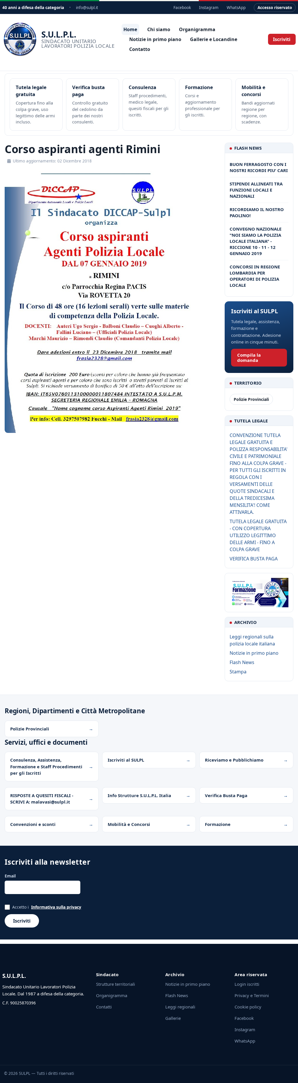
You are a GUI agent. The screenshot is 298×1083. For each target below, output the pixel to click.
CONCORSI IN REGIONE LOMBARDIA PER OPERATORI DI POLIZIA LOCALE (255, 276)
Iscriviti (281, 39)
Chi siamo (158, 29)
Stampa (238, 671)
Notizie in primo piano (155, 39)
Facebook (182, 7)
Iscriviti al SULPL (126, 760)
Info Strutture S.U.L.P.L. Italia (139, 795)
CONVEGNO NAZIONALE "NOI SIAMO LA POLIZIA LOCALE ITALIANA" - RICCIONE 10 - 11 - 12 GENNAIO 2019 (255, 241)
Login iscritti (247, 984)
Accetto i (46, 907)
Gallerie (173, 1018)
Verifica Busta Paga (226, 795)
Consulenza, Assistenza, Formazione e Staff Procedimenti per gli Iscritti (46, 766)
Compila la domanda (249, 357)
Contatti (104, 1007)
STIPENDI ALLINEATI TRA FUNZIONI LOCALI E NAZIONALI (256, 190)
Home (130, 29)
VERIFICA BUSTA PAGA (254, 558)
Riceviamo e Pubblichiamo (234, 760)
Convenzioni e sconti (33, 824)
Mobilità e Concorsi (129, 824)
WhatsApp (236, 7)
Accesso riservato (275, 7)
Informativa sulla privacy (56, 907)
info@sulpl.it (87, 7)
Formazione (217, 824)
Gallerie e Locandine (213, 39)
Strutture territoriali (115, 984)
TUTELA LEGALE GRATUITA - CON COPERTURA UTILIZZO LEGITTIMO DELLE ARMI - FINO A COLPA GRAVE (258, 535)
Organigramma (197, 29)
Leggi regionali (180, 1007)
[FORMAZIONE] (259, 592)
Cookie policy (248, 1007)
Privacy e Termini (252, 995)
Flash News (242, 662)
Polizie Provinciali (251, 399)
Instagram (209, 7)
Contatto (139, 49)
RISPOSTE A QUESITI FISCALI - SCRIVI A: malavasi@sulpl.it (41, 798)
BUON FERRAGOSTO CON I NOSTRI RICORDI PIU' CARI (259, 167)
